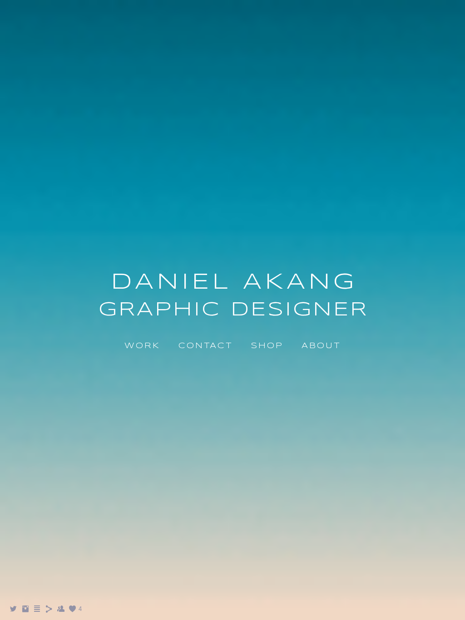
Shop (267, 346)
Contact (205, 346)
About (321, 346)
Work (142, 346)
